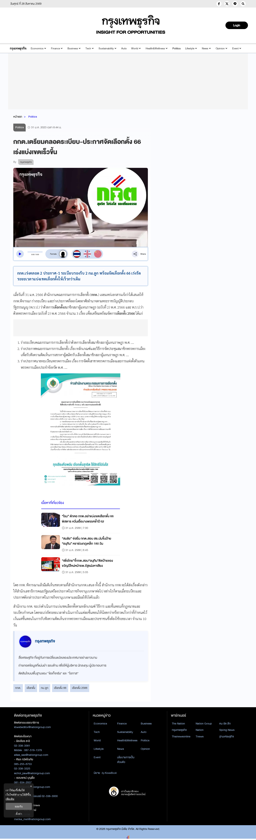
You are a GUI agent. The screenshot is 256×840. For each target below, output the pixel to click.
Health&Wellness (155, 48)
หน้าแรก (17, 116)
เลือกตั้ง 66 (60, 687)
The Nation (178, 723)
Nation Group (204, 723)
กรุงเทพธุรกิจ (179, 729)
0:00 (32, 254)
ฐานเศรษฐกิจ (226, 736)
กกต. (18, 687)
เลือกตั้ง (31, 687)
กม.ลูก (44, 687)
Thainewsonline (181, 736)
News (205, 48)
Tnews (200, 736)
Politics (176, 48)
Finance (55, 48)
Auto (124, 48)
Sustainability (106, 48)
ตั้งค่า (19, 813)
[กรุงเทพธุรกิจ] (18, 48)
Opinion (220, 48)
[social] (219, 3)
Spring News (226, 729)
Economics (37, 48)
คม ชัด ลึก (225, 723)
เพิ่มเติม (10, 799)
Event (235, 48)
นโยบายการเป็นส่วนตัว (125, 759)
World (134, 48)
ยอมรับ (19, 806)
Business (72, 48)
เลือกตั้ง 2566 (79, 687)
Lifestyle (189, 48)
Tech (88, 48)
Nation (200, 729)
